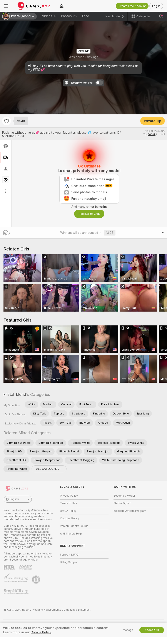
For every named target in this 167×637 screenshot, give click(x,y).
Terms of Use (68, 503)
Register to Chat (89, 213)
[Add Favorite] (6, 121)
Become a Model (124, 495)
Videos (49, 16)
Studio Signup (122, 503)
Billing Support (69, 562)
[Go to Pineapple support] (36, 579)
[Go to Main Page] (34, 6)
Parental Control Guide (74, 526)
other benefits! (96, 206)
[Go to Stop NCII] (16, 591)
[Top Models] (61, 6)
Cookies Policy (69, 518)
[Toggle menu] (6, 6)
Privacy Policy (69, 495)
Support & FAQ (69, 554)
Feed (85, 16)
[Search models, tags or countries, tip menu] (161, 16)
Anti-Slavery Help (71, 533)
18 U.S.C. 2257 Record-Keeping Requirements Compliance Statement (47, 609)
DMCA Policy (68, 510)
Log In (156, 6)
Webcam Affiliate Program (130, 510)
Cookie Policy (41, 632)
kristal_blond (14, 394)
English (14, 499)
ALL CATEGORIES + (49, 468)
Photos (69, 16)
